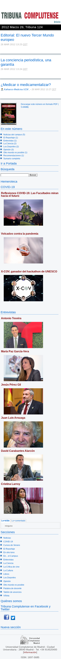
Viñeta (6, 595)
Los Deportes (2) (11, 146)
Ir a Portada (9, 163)
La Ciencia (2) (9, 143)
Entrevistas (8, 312)
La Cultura (8, 570)
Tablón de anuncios (12, 592)
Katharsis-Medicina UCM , (17, 89)
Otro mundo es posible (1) (15, 152)
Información (30, 652)
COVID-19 (8, 187)
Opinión (7, 581)
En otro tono (9, 552)
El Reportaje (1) (10, 137)
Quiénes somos (11, 601)
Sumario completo (11, 158)
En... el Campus (10, 556)
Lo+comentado (18, 520)
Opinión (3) (8, 149)
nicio (57, 21)
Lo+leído (5, 520)
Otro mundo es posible (13, 585)
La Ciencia (8, 563)
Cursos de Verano (11, 545)
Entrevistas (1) (10, 141)
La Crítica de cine (11, 567)
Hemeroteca (9, 181)
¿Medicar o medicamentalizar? (26, 85)
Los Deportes (9, 577)
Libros (6, 574)
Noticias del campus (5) (14, 134)
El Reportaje (9, 549)
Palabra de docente (12, 588)
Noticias (7, 538)
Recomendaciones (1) (13, 155)
